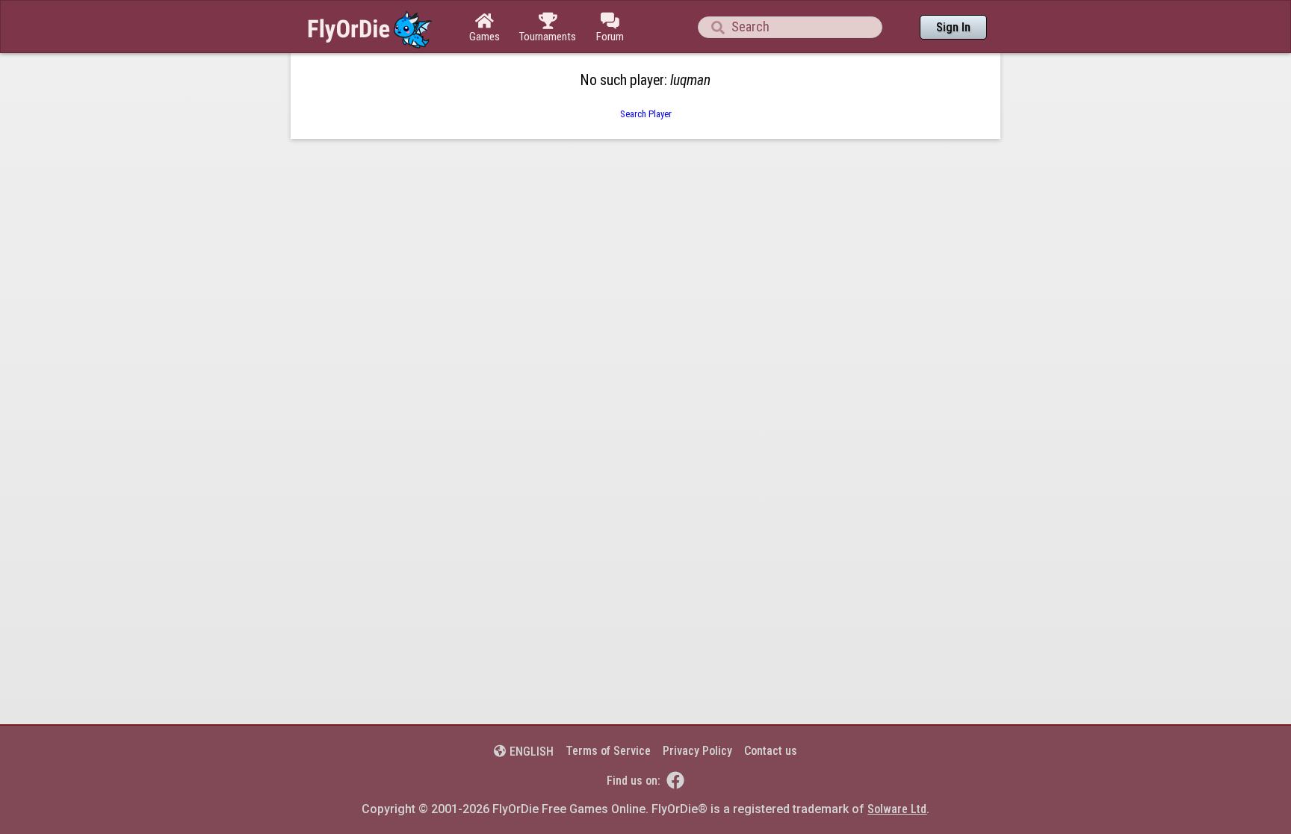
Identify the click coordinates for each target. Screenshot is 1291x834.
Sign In (953, 27)
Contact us (770, 751)
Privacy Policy (697, 751)
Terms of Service (608, 751)
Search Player (646, 113)
